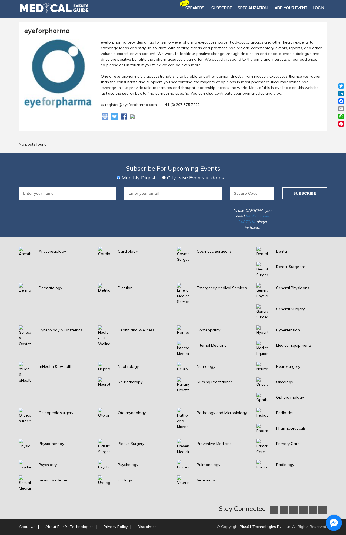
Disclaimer (147, 526)
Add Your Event (291, 7)
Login (318, 7)
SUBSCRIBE (221, 7)
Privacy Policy (116, 526)
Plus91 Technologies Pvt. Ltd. (265, 526)
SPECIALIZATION (253, 7)
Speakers (194, 7)
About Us (27, 526)
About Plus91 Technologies (69, 526)
